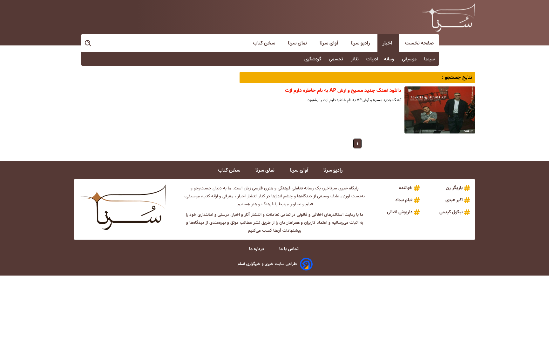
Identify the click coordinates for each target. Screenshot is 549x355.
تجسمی (336, 59)
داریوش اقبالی (399, 211)
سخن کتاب (264, 43)
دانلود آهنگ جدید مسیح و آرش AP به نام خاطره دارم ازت (343, 90)
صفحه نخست (419, 43)
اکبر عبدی (454, 199)
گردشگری (313, 59)
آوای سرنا (329, 43)
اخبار (388, 43)
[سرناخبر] (448, 17)
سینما (430, 59)
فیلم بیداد (403, 199)
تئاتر (355, 59)
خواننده (405, 187)
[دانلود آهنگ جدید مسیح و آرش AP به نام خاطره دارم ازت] (439, 109)
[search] (88, 43)
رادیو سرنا (361, 43)
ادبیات (372, 59)
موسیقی (410, 59)
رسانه (390, 59)
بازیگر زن (454, 187)
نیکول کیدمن (451, 211)
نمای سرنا (298, 43)
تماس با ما (289, 248)
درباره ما (257, 248)
